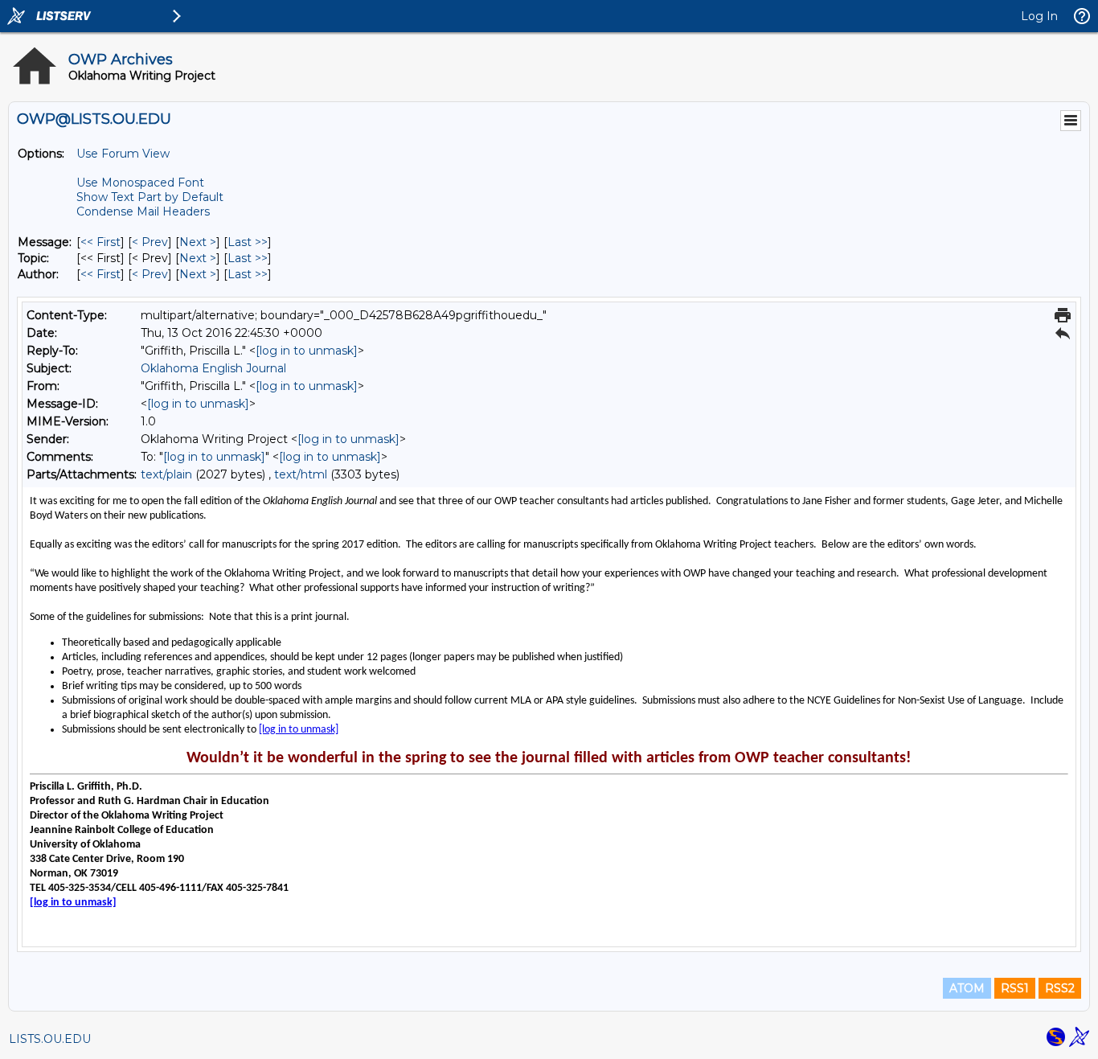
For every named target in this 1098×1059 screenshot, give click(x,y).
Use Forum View (123, 153)
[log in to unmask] (307, 350)
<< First (100, 242)
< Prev (150, 242)
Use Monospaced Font (140, 182)
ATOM (967, 988)
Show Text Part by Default (149, 197)
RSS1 (1015, 988)
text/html (300, 474)
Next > (197, 242)
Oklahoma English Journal (213, 368)
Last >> (247, 242)
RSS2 (1060, 988)
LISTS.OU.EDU (50, 1039)
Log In (1039, 16)
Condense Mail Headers (143, 211)
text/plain (166, 474)
